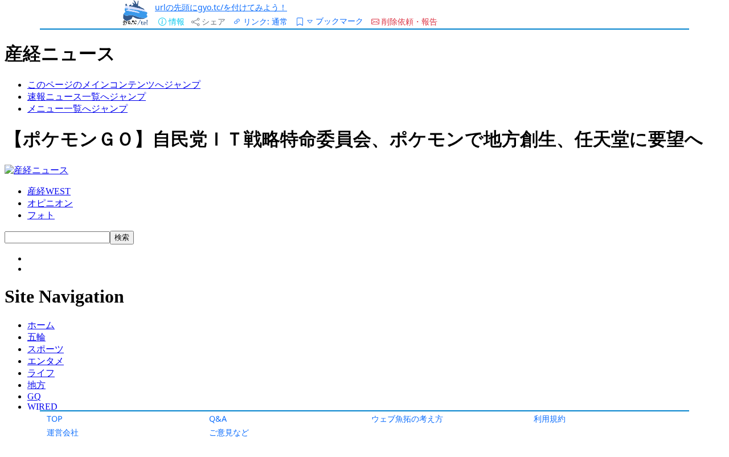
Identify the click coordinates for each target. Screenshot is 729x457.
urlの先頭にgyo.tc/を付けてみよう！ (221, 7)
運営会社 (63, 432)
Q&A (218, 418)
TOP (55, 418)
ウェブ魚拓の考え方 (407, 418)
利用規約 (550, 418)
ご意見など (229, 432)
